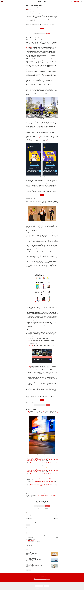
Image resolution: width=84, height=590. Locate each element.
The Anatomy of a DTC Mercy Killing (31, 553)
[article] (42, 554)
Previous (29, 518)
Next (55, 518)
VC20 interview (32, 412)
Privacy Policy (48, 509)
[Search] (71, 1)
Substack (37, 588)
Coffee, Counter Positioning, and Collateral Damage (34, 565)
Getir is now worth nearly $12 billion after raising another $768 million (43, 481)
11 (42, 308)
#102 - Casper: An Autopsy (31, 552)
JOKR (31, 47)
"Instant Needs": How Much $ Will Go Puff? (38, 467)
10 (26, 491)
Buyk (29, 340)
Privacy (41, 583)
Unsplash (45, 454)
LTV (47, 140)
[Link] (25, 38)
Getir (43, 118)
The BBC (42, 411)
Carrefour (50, 253)
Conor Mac (29, 532)
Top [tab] (27, 549)
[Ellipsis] (57, 533)
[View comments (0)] (34, 561)
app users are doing (36, 137)
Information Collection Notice (42, 509)
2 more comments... (29, 545)
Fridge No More (31, 345)
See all (28, 570)
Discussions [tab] (32, 549)
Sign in (81, 1)
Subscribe (76, 1)
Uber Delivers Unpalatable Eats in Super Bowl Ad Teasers (44, 221)
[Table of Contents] (1, 295)
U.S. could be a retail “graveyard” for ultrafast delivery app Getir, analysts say (44, 478)
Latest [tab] (29, 549)
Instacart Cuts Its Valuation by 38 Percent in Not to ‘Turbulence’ (45, 495)
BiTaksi (30, 41)
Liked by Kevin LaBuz (31, 540)
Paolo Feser (41, 454)
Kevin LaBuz (31, 554)
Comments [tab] (28, 524)
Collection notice (47, 583)
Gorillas (29, 366)
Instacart (29, 382)
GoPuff (27, 47)
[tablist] (30, 525)
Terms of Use (46, 508)
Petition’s (28, 411)
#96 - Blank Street (29, 564)
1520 (28, 338)
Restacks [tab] (32, 524)
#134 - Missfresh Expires (31, 558)
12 (26, 495)
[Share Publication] (73, 1)
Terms (44, 583)
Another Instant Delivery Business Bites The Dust (33, 559)
